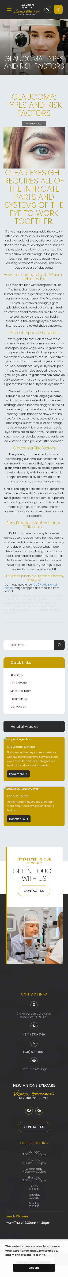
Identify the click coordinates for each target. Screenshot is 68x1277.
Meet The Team (21, 691)
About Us (16, 675)
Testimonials (18, 699)
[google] (39, 1111)
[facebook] (29, 1111)
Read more (16, 774)
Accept (34, 1268)
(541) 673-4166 (34, 1034)
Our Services (18, 683)
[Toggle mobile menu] (9, 8)
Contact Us (18, 707)
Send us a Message (34, 1069)
